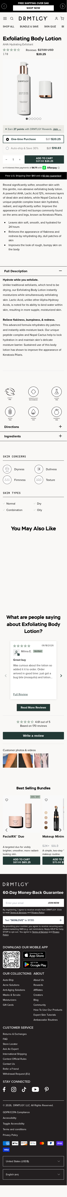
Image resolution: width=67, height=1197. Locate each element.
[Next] (62, 6)
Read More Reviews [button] (33, 707)
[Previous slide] (4, 6)
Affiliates (38, 990)
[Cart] (62, 18)
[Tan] (46, 822)
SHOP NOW (33, 8)
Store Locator (10, 1044)
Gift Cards (8, 1005)
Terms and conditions (14, 1129)
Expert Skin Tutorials (45, 1015)
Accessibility (9, 1118)
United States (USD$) (17, 1161)
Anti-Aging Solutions (14, 990)
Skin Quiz (50, 26)
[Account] (56, 18)
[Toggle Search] (12, 18)
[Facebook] (4, 1089)
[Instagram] (13, 1089)
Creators (38, 995)
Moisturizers (9, 1000)
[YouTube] (35, 1089)
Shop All (8, 26)
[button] (11, 50)
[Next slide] (61, 676)
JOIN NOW (53, 903)
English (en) (12, 1174)
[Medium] (46, 817)
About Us (39, 980)
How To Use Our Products (48, 1010)
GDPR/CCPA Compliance (16, 1112)
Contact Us (9, 1064)
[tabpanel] (33, 349)
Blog (36, 1000)
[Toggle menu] (5, 18)
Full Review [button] (20, 694)
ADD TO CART (44, 159)
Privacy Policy (10, 1135)
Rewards (38, 985)
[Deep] (46, 827)
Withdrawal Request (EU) (16, 1074)
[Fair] (46, 812)
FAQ (5, 1039)
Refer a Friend (11, 1069)
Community (40, 1005)
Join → (57, 129)
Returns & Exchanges (15, 1034)
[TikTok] (24, 1089)
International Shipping (15, 1054)
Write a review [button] (33, 735)
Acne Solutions (11, 985)
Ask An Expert (11, 1049)
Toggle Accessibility (13, 1123)
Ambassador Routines (46, 1020)
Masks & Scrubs (11, 995)
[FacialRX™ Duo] (21, 814)
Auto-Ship (8, 980)
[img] (21, 646)
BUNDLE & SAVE (29, 26)
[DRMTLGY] (33, 18)
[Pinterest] (47, 1089)
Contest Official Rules (15, 1059)
